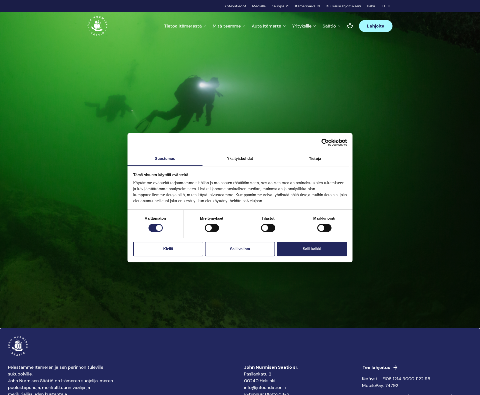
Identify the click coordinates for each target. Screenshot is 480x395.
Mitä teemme (227, 26)
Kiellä (168, 249)
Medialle (259, 6)
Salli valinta (240, 249)
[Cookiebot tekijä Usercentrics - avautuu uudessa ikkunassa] (325, 142)
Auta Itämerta (266, 26)
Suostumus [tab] (165, 158)
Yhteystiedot (235, 6)
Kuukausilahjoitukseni (343, 6)
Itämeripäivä (305, 6)
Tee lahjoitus (376, 367)
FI (383, 6)
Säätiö (329, 26)
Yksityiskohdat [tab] (240, 158)
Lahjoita (375, 26)
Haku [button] (371, 6)
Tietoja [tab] (315, 158)
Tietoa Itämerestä (183, 26)
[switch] (212, 230)
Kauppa (278, 6)
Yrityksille (302, 26)
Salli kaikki (312, 249)
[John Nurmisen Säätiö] (98, 26)
